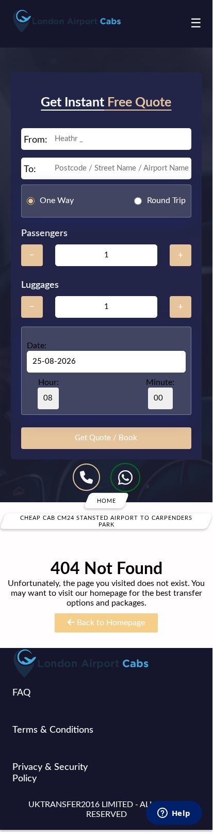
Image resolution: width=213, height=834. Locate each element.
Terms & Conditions (52, 730)
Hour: (48, 382)
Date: (36, 346)
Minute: (160, 382)
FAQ (21, 693)
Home (106, 500)
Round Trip (166, 200)
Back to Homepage (110, 623)
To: (30, 169)
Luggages (40, 285)
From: (35, 140)
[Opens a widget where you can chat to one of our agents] (173, 814)
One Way (57, 200)
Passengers (44, 233)
